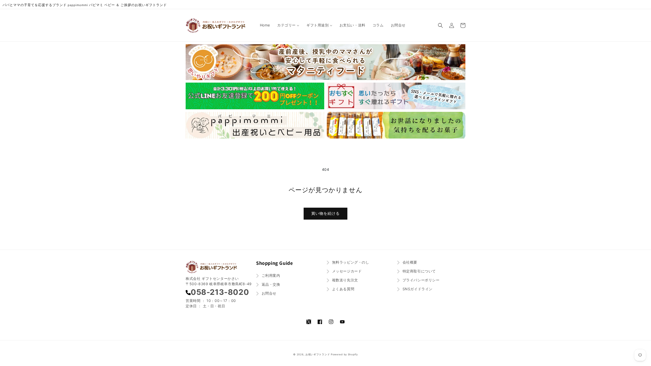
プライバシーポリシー (420, 280)
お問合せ (268, 293)
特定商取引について (418, 271)
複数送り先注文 (344, 280)
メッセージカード (346, 271)
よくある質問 (342, 289)
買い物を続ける (325, 213)
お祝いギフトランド (317, 354)
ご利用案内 (270, 275)
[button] (440, 25)
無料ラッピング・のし (350, 262)
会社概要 (409, 262)
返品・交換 (270, 284)
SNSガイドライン (417, 289)
